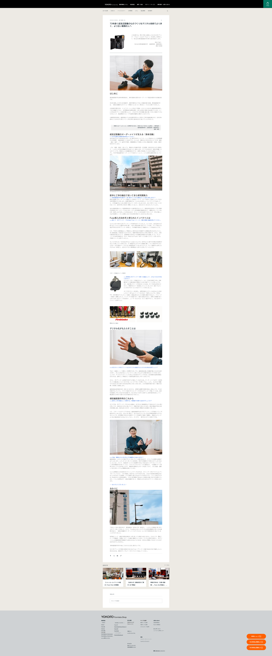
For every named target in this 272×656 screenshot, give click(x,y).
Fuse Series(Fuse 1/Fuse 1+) (120, 626)
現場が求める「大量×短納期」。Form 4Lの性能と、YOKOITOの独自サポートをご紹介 (158, 584)
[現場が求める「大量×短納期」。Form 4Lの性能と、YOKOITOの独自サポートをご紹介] (159, 573)
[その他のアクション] (161, 20)
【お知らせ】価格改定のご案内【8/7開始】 (136, 584)
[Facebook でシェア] (110, 555)
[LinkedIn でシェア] (117, 555)
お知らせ (113, 10)
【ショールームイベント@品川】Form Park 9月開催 (112, 584)
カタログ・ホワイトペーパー (146, 639)
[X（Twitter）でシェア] (114, 555)
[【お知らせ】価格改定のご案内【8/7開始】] (136, 573)
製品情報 (143, 10)
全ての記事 (105, 10)
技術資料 (150, 10)
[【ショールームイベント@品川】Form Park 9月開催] (113, 573)
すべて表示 (166, 565)
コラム (136, 10)
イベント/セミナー (121, 10)
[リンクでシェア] (121, 555)
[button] (123, 4)
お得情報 (130, 10)
